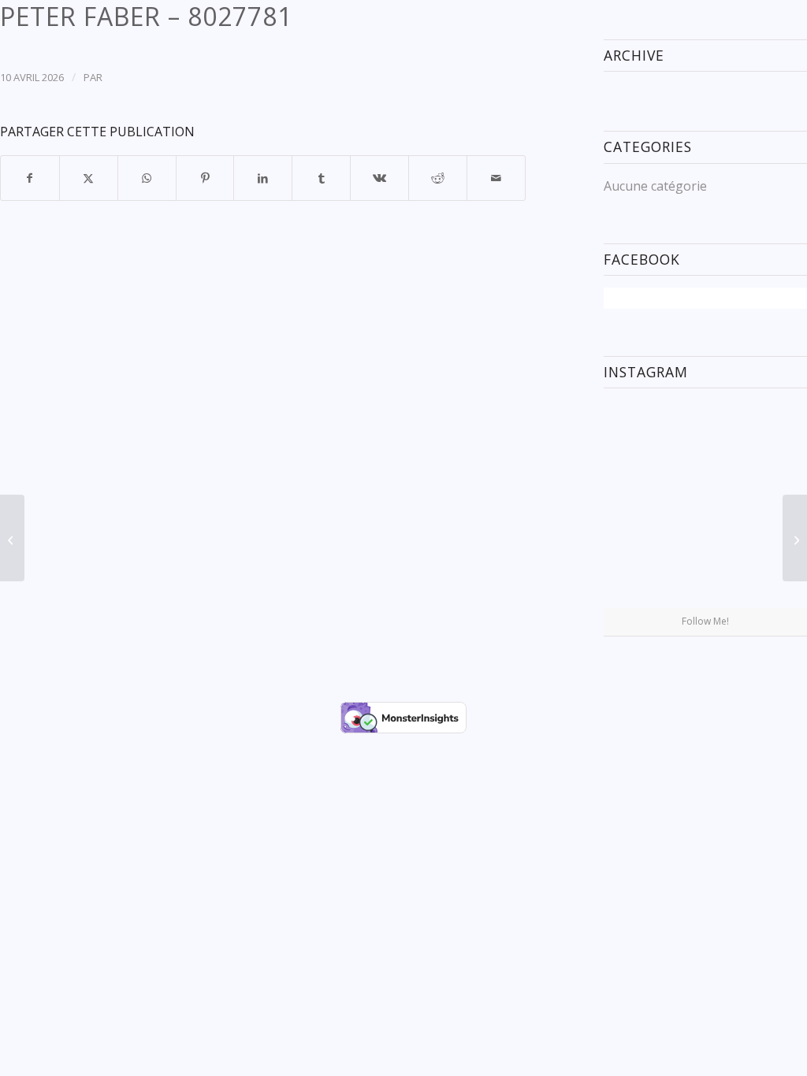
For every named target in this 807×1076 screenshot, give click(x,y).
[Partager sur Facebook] (30, 178)
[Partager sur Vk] (379, 178)
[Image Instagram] (774, 433)
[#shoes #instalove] (636, 573)
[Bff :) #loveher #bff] (636, 503)
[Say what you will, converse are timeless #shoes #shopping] (705, 574)
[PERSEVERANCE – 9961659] (12, 538)
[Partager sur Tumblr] (321, 178)
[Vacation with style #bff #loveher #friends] (705, 434)
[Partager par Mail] (496, 178)
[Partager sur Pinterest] (205, 178)
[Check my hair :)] (774, 573)
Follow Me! (705, 621)
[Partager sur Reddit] (438, 178)
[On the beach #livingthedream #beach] (705, 504)
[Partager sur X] (88, 178)
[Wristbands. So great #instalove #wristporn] (774, 503)
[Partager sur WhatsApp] (147, 178)
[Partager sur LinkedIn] (263, 178)
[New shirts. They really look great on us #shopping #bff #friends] (636, 433)
